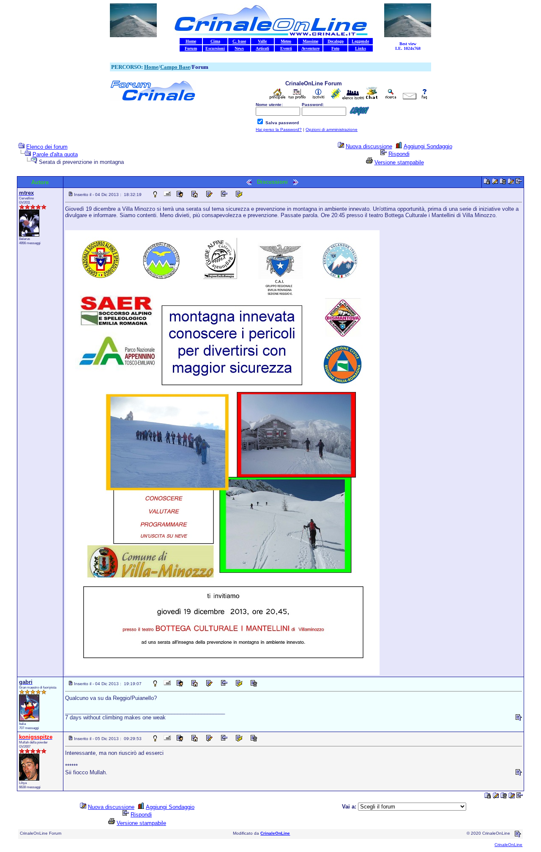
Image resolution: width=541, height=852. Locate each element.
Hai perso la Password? (279, 129)
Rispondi (399, 154)
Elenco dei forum (47, 147)
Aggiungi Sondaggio (428, 146)
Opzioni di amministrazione (332, 129)
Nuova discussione (369, 146)
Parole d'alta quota (55, 154)
